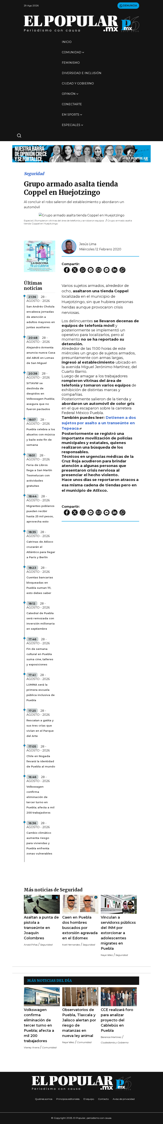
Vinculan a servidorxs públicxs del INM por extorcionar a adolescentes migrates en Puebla (118, 933)
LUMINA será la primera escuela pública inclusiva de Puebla (40, 692)
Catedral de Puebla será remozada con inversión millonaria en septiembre (40, 621)
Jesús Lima (87, 244)
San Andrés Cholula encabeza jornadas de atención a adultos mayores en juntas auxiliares (40, 317)
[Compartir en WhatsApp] (83, 270)
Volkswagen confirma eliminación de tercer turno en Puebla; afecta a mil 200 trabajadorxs (40, 799)
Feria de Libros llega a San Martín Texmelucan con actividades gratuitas (39, 475)
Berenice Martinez (111, 1037)
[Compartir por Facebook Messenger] (106, 270)
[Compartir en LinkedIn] (114, 270)
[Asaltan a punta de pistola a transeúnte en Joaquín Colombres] (42, 904)
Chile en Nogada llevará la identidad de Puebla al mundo (40, 761)
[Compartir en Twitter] (75, 270)
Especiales (71, 125)
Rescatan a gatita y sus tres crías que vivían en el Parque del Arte (40, 728)
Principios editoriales (68, 1098)
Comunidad (71, 52)
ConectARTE (72, 104)
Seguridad (34, 173)
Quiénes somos (43, 1098)
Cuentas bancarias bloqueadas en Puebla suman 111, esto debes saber (39, 585)
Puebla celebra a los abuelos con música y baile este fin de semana (40, 437)
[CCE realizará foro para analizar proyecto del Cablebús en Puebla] (119, 996)
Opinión (69, 94)
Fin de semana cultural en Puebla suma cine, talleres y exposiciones (39, 656)
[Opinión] (81, 153)
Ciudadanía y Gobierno (115, 1042)
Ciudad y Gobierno (78, 83)
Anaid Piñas (31, 944)
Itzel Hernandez (71, 944)
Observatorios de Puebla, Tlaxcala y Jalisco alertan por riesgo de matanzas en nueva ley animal (79, 1023)
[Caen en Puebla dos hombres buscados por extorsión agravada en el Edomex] (80, 904)
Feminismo (71, 62)
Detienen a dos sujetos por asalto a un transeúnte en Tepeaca (99, 423)
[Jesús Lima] (69, 246)
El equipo (88, 1098)
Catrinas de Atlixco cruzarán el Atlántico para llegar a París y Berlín (40, 549)
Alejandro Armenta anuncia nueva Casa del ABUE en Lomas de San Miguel (40, 355)
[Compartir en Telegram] (90, 270)
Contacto (103, 1098)
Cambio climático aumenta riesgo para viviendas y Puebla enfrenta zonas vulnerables (39, 843)
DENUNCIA (129, 5)
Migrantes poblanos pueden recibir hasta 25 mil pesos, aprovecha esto (40, 513)
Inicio (67, 42)
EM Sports (70, 114)
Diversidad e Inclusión (81, 73)
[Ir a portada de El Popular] (81, 23)
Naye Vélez (107, 955)
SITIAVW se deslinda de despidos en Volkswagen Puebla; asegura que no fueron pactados (40, 396)
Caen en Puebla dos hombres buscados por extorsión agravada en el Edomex (80, 927)
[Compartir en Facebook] (67, 270)
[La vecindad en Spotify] (39, 256)
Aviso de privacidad (124, 1098)
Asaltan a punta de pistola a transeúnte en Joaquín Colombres (41, 927)
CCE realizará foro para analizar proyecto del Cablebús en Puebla (117, 1020)
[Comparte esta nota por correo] (98, 270)
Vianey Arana (31, 1047)
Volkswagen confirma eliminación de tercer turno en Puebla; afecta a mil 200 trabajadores (39, 1025)
